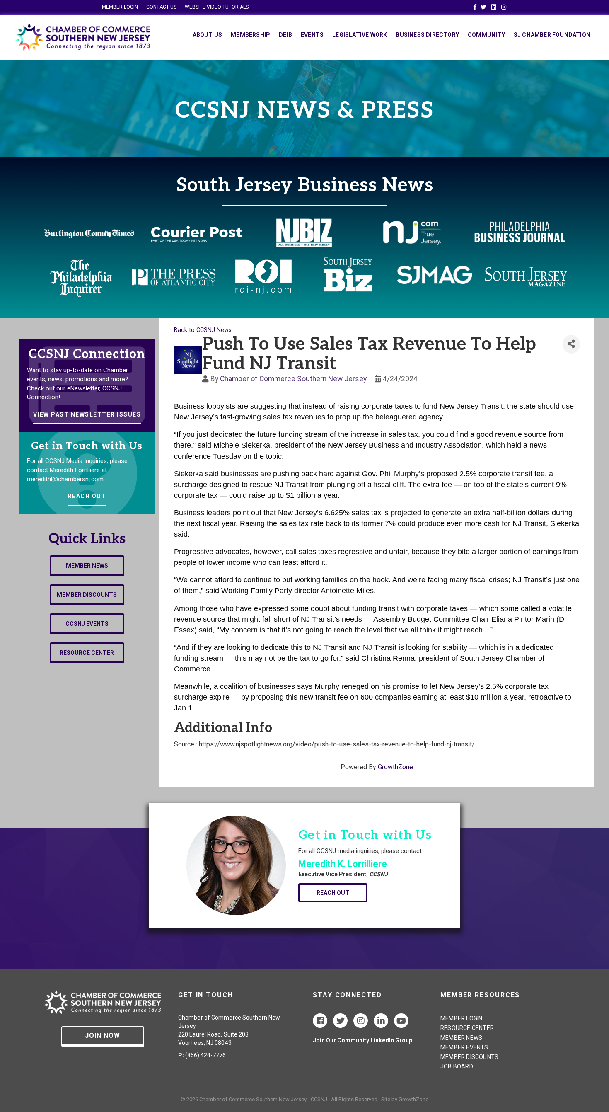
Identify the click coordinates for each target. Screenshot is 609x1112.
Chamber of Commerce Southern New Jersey (293, 379)
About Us (207, 34)
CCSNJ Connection (87, 354)
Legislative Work (359, 34)
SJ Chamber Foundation (552, 34)
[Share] (571, 344)
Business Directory (427, 34)
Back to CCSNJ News (203, 330)
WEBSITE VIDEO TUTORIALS (217, 7)
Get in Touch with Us (87, 446)
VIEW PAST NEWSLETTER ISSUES (87, 414)
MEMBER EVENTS (464, 1047)
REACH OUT (87, 496)
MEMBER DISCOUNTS (469, 1057)
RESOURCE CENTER (467, 1028)
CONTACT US (161, 7)
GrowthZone (395, 767)
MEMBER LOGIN (120, 7)
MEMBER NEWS (461, 1037)
